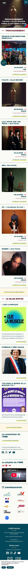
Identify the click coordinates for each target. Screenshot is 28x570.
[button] (26, 2)
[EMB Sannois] (4, 3)
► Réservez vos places (19, 74)
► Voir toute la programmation (14, 292)
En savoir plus (4, 564)
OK (3, 567)
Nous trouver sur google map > (14, 536)
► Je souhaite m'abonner (11, 440)
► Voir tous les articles (14, 427)
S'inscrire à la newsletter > (14, 549)
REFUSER (10, 567)
